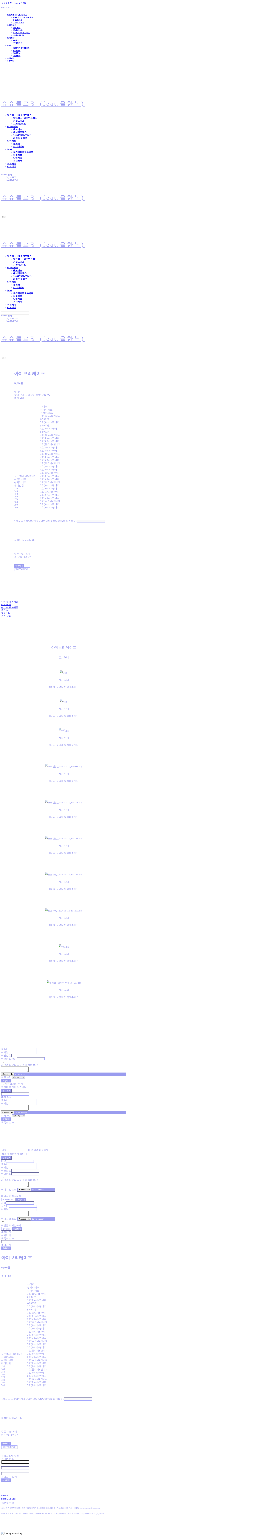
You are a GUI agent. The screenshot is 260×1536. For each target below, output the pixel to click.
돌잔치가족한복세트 (21, 48)
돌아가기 (6, 1229)
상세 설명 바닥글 (9, 607)
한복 (9, 45)
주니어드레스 (18, 30)
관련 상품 (6, 616)
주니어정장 (17, 43)
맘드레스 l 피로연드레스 (23, 17)
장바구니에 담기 (9, 1447)
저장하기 (6, 1080)
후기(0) (4, 610)
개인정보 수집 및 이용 (13, 1065)
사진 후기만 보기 (14, 1084)
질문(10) (5, 613)
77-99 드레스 (18, 22)
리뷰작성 (10, 61)
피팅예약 (10, 58)
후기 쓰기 (6, 1091)
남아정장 (10, 38)
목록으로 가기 (8, 1199)
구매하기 (6, 1248)
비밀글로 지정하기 (11, 1196)
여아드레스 (11, 25)
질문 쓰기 (6, 1158)
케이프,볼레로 (19, 35)
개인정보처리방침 (8, 1499)
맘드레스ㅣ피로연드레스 (17, 15)
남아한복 (16, 53)
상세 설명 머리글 (9, 601)
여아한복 (16, 50)
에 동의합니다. (20, 1065)
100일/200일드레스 (21, 33)
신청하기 (6, 1480)
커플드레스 (17, 20)
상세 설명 (6, 604)
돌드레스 (16, 27)
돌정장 (16, 40)
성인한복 (16, 56)
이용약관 (4, 1495)
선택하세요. (20, 479)
